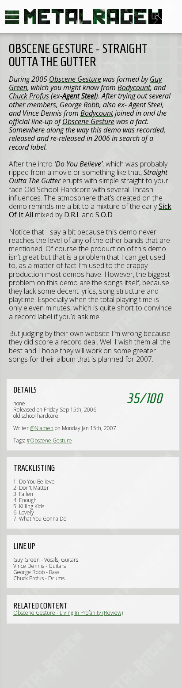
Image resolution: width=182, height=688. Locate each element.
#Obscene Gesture (49, 440)
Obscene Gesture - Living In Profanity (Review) (68, 612)
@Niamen (41, 428)
